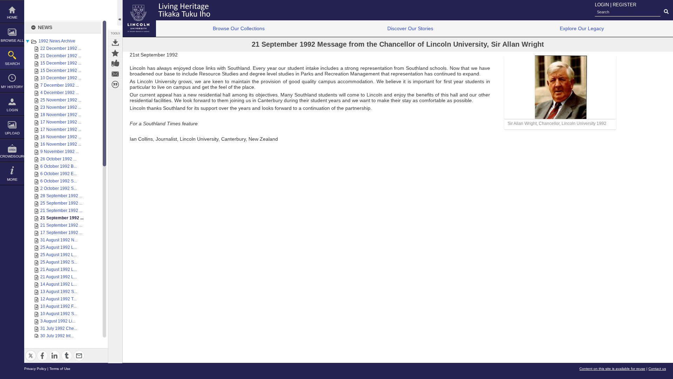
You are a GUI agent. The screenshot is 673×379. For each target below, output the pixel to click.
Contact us (657, 369)
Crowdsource (12, 156)
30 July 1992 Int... (57, 335)
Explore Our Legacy (582, 28)
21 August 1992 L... (58, 269)
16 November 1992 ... (60, 136)
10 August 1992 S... (58, 313)
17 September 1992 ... (61, 232)
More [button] (12, 179)
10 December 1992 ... (60, 77)
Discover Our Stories (410, 28)
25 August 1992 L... (58, 247)
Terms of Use (59, 369)
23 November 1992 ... (60, 107)
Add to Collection (115, 53)
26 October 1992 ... (58, 159)
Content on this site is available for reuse (612, 369)
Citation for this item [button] (115, 84)
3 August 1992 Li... (57, 321)
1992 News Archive (57, 41)
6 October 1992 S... (58, 181)
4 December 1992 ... (59, 92)
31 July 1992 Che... (58, 328)
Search (12, 64)
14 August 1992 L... (58, 284)
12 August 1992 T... (58, 299)
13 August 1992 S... (58, 291)
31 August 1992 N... (58, 240)
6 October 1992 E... (58, 173)
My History (12, 87)
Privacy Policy (35, 369)
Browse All (12, 40)
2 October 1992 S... (58, 188)
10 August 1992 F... (58, 306)
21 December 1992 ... (60, 55)
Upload (12, 133)
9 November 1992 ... (59, 151)
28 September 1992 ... (61, 195)
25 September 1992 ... (61, 203)
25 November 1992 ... (60, 100)
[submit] (666, 11)
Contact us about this (115, 74)
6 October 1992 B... (58, 166)
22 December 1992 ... (60, 48)
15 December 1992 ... (60, 63)
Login (12, 110)
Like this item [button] (115, 63)
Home (12, 17)
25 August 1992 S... (58, 262)
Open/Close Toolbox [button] (119, 13)
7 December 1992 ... (59, 85)
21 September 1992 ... (61, 210)
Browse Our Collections (239, 28)
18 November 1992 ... (60, 114)
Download (115, 42)
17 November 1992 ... (60, 122)
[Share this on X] (30, 351)
